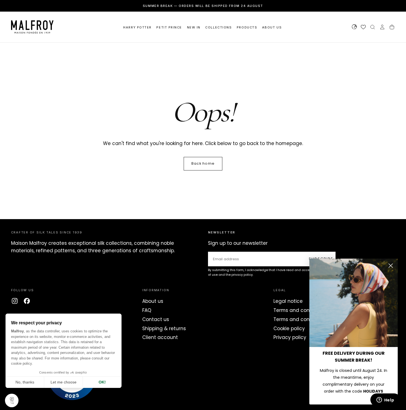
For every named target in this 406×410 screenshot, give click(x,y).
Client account (160, 337)
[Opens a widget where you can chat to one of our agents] (385, 400)
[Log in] (382, 27)
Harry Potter (137, 27)
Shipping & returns (164, 328)
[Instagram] (14, 300)
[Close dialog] (391, 265)
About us (152, 301)
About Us (272, 27)
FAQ (146, 310)
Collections (218, 27)
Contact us (155, 319)
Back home (203, 163)
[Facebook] (26, 300)
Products (247, 27)
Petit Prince (169, 27)
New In (194, 27)
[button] (354, 27)
